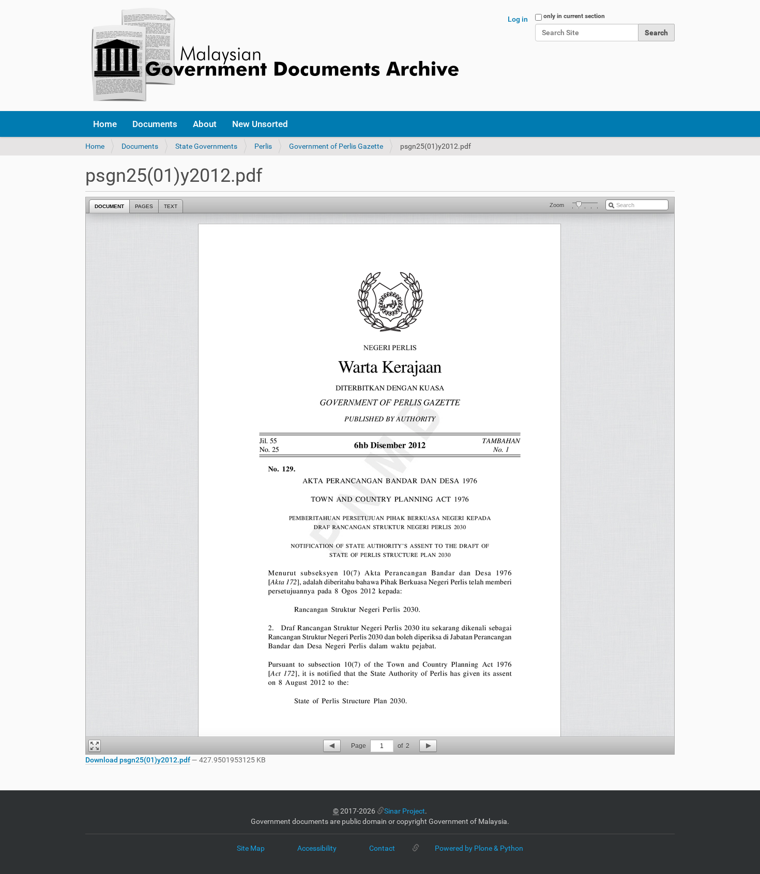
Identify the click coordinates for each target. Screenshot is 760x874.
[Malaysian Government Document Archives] (272, 55)
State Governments (206, 146)
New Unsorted (260, 124)
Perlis (263, 146)
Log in (518, 19)
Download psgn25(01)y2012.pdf (137, 760)
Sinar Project (404, 811)
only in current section (574, 16)
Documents (154, 124)
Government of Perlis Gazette (336, 146)
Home (105, 124)
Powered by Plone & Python (479, 848)
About (205, 124)
